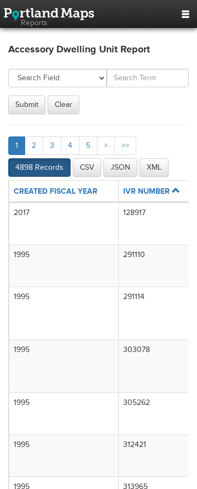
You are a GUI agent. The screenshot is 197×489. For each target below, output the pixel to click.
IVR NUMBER (147, 191)
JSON (120, 167)
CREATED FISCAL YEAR (55, 191)
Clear (63, 104)
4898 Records (39, 167)
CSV (87, 167)
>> (125, 145)
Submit (26, 104)
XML (154, 167)
